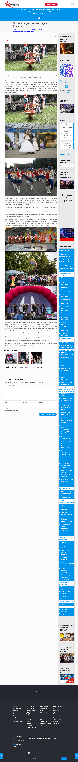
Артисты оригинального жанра (66, 501)
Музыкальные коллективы (64, 539)
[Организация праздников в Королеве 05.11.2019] (76, 756)
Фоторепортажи (17, 721)
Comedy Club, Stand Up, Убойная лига (66, 399)
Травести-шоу (65, 599)
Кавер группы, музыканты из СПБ (66, 578)
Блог (24, 29)
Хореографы (64, 596)
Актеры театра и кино (66, 394)
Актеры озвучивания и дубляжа (67, 485)
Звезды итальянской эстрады (64, 363)
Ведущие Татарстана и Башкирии (67, 480)
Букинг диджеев (64, 489)
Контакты (56, 723)
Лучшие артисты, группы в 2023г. (66, 269)
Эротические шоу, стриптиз (66, 592)
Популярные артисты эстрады (66, 274)
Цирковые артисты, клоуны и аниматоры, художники (66, 527)
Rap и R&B (64, 287)
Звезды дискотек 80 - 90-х (67, 358)
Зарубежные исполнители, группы (67, 353)
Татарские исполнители (64, 334)
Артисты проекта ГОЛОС (65, 339)
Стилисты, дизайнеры (64, 610)
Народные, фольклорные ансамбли (65, 559)
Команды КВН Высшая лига (65, 433)
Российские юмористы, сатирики (67, 437)
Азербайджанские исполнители (66, 318)
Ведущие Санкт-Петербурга (66, 475)
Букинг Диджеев (31, 727)
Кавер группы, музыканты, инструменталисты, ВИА (66, 545)
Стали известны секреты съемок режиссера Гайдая (66, 145)
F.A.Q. (14, 719)
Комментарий (9, 385)
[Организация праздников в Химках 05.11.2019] (1, 756)
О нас (14, 712)
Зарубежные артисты (66, 350)
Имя (6, 402)
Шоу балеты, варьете (64, 588)
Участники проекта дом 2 (66, 442)
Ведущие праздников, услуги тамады (66, 420)
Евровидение (65, 604)
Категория (62, 614)
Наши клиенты (17, 714)
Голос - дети (64, 342)
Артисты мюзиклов (66, 403)
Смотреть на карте (41, 743)
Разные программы (65, 607)
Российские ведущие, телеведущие (65, 427)
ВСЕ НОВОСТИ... (65, 154)
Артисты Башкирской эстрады (64, 324)
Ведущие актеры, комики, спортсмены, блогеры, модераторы (31, 721)
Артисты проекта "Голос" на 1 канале (66, 346)
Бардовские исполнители (64, 303)
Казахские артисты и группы (67, 279)
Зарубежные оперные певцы (65, 378)
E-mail (24, 402)
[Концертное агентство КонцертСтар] (12, 4)
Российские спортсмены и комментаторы (65, 452)
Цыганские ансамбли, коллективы (64, 570)
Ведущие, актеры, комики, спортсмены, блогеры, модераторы (66, 389)
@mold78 (69, 92)
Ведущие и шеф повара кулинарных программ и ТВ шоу (66, 414)
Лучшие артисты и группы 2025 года (64, 255)
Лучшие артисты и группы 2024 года (64, 251)
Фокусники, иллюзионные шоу (66, 520)
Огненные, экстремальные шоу (67, 513)
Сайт (41, 402)
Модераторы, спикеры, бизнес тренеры (66, 465)
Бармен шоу (64, 505)
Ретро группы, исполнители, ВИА (66, 291)
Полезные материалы (37, 29)
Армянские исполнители (64, 330)
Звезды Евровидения (66, 601)
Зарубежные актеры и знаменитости (67, 383)
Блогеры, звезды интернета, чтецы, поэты (66, 407)
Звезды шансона (66, 299)
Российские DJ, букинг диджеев (66, 496)
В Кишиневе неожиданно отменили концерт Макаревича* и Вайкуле (66, 135)
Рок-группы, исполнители (64, 295)
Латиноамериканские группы (67, 564)
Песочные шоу (65, 517)
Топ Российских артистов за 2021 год (65, 260)
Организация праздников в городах (57, 719)
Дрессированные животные (66, 508)
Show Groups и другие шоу (65, 369)
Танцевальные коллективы (64, 583)
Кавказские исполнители (64, 314)
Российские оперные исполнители (64, 308)
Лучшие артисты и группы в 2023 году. (65, 265)
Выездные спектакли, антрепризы (64, 459)
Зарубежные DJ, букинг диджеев (66, 492)
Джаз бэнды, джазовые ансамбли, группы (66, 552)
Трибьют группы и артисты (66, 374)
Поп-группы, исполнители (64, 283)
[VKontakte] (39, 18)
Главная (15, 29)
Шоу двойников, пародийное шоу (66, 447)
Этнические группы (66, 575)
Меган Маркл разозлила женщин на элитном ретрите (66, 125)
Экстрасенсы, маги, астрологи (66, 534)
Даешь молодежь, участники (66, 471)
